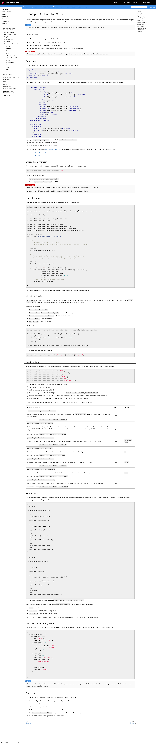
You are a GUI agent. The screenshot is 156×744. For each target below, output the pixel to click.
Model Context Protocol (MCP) (11, 77)
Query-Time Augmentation (11, 34)
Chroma (8, 46)
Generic (8, 60)
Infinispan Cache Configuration (141, 29)
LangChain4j (4, 9)
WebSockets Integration (9, 89)
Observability (7, 86)
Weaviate (8, 72)
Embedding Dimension (143, 18)
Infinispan (8, 48)
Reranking (7, 41)
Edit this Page (151, 7)
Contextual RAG (8, 39)
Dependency (140, 16)
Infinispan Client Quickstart (37, 153)
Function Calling (7, 75)
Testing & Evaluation (9, 26)
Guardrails (6, 79)
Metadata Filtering (142, 22)
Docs (23, 3)
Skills (4, 82)
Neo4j (7, 53)
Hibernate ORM (10, 62)
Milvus (7, 51)
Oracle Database (10, 55)
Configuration (140, 24)
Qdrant (8, 67)
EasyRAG (6, 37)
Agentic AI (6, 21)
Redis (7, 69)
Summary (139, 31)
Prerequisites (140, 14)
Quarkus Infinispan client (53, 149)
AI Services (6, 19)
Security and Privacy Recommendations (9, 92)
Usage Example (141, 20)
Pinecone (8, 65)
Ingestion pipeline (9, 32)
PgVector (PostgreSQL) (12, 58)
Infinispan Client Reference (37, 156)
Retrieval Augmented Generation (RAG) (9, 29)
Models (5, 23)
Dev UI (5, 84)
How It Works (140, 26)
